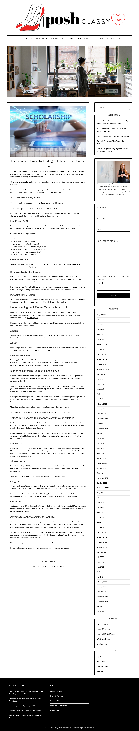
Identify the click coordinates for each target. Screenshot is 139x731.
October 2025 (102, 364)
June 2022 (100, 562)
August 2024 (101, 433)
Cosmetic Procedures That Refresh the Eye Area (25, 710)
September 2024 (103, 429)
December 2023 (102, 473)
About (122, 38)
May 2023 (100, 508)
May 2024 (100, 448)
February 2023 (102, 522)
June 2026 (100, 325)
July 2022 (100, 557)
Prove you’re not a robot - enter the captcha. (113, 278)
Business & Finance (107, 38)
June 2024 (100, 443)
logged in (45, 566)
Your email (101, 219)
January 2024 (101, 468)
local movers (47, 412)
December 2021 (102, 592)
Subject (100, 230)
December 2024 (102, 414)
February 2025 (102, 404)
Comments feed (102, 666)
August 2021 (101, 606)
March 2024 (101, 458)
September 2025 (103, 369)
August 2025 (101, 374)
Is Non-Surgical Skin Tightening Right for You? (113, 136)
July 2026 (100, 320)
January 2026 (101, 349)
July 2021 (100, 611)
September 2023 (103, 488)
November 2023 (103, 478)
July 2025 (100, 379)
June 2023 (100, 503)
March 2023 (101, 517)
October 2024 (102, 424)
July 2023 (100, 498)
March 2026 (101, 340)
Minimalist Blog (77, 728)
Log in (99, 657)
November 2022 (103, 537)
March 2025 (101, 399)
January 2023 (101, 527)
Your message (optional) (107, 241)
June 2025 (100, 384)
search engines (32, 318)
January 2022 (101, 587)
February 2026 (102, 344)
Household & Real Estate (62, 38)
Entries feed (101, 661)
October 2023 (102, 483)
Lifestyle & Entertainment (34, 38)
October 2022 (102, 542)
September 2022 (103, 547)
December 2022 (102, 532)
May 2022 (100, 567)
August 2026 (101, 315)
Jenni (49, 166)
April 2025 (100, 394)
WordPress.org (102, 671)
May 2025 (100, 389)
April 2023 (100, 513)
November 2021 (103, 597)
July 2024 (100, 438)
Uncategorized (102, 644)
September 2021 (103, 602)
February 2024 (102, 463)
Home (16, 38)
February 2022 (102, 582)
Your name (101, 207)
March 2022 (101, 577)
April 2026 (100, 335)
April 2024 (100, 453)
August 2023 (101, 493)
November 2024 (103, 419)
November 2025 (103, 359)
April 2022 (100, 572)
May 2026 (100, 330)
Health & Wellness (86, 38)
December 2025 (102, 354)
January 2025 (101, 409)
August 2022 (101, 552)
